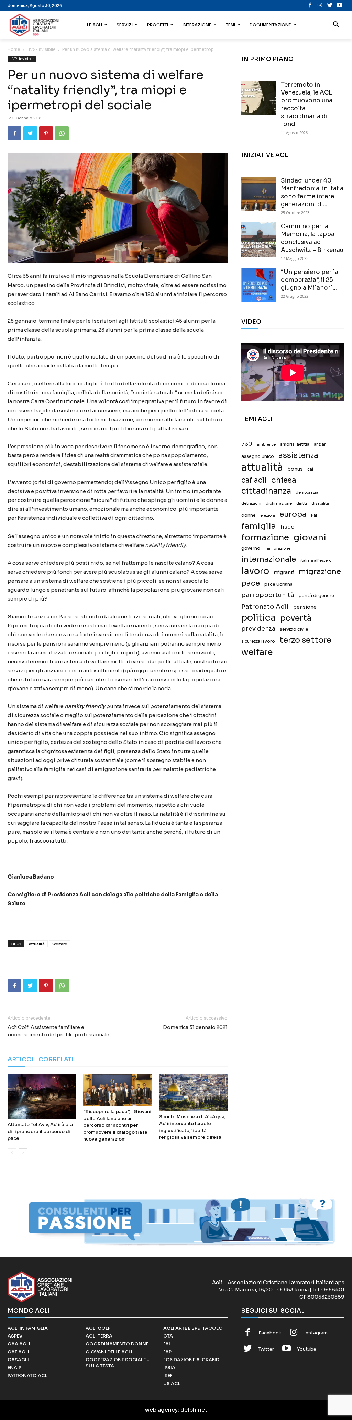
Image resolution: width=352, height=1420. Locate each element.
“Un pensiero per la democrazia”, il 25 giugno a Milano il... (309, 279)
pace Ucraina (278, 584)
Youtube (306, 1349)
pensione (305, 607)
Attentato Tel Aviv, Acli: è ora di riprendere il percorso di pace (40, 1131)
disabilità (320, 503)
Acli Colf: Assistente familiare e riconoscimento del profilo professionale (58, 1031)
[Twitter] (330, 6)
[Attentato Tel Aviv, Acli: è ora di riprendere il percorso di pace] (42, 1096)
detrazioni (251, 503)
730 (246, 444)
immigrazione (277, 548)
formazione (265, 537)
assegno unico (257, 456)
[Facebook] (310, 6)
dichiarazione (279, 503)
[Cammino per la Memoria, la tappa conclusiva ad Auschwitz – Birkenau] (258, 239)
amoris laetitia (294, 444)
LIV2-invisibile (41, 49)
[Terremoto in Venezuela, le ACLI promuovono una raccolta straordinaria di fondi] (258, 98)
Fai (314, 515)
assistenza (298, 455)
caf (310, 469)
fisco (287, 526)
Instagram (316, 1333)
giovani (310, 537)
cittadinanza (266, 491)
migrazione (320, 571)
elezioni (267, 515)
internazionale (268, 559)
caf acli (254, 480)
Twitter (266, 1349)
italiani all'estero (315, 560)
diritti (301, 503)
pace (250, 583)
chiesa (283, 480)
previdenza (258, 628)
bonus (295, 469)
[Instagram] (320, 6)
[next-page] (23, 1152)
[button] (336, 25)
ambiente (266, 444)
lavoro (255, 571)
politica (258, 617)
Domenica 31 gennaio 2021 (195, 1027)
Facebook (269, 1333)
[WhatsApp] (62, 133)
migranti (284, 572)
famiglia (258, 526)
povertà (295, 618)
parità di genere (316, 595)
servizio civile (294, 629)
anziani (321, 444)
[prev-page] (12, 1152)
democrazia (307, 492)
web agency (161, 1409)
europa (293, 514)
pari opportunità (267, 595)
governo (250, 548)
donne (248, 515)
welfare (59, 944)
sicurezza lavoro (258, 641)
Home (14, 49)
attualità (37, 944)
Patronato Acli (265, 606)
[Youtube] (340, 6)
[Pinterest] (46, 133)
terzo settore (305, 640)
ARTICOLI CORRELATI (41, 1059)
